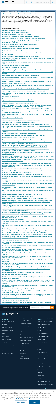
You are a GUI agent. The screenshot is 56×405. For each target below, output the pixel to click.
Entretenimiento (6, 339)
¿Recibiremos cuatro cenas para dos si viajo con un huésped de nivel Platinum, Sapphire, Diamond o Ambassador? (27, 216)
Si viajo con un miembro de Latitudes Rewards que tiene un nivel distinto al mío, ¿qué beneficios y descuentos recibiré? (27, 111)
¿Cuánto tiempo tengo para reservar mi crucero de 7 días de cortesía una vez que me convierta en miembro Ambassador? (26, 256)
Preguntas (22, 334)
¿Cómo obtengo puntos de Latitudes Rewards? (15, 32)
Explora (4, 7)
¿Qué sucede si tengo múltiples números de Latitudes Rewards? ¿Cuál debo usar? (25, 89)
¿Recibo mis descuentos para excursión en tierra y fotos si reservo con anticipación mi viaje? (27, 115)
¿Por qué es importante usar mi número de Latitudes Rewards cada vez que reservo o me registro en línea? (27, 86)
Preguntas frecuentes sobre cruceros (11, 11)
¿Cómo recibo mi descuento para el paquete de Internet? (18, 196)
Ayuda (39, 7)
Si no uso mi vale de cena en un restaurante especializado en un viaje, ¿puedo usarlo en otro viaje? (27, 180)
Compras (39, 330)
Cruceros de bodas (42, 352)
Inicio (3, 11)
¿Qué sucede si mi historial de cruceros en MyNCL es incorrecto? (20, 75)
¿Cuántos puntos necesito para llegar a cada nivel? (16, 34)
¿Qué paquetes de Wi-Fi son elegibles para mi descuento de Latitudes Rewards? (25, 198)
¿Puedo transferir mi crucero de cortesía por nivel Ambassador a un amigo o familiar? (26, 163)
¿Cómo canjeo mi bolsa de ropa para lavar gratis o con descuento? (21, 120)
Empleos (39, 372)
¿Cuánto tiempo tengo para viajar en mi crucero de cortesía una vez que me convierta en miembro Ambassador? (27, 165)
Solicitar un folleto (24, 326)
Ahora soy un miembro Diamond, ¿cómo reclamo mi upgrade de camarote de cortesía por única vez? (28, 222)
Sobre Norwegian (41, 358)
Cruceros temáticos (42, 342)
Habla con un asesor (25, 358)
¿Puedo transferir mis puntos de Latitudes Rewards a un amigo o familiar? (23, 135)
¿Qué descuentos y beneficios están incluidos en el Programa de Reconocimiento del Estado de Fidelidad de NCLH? (26, 277)
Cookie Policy (20, 399)
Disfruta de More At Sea (8, 321)
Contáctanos (23, 353)
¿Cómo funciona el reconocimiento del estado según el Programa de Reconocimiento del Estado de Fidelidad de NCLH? (27, 264)
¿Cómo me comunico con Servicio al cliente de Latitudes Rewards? (21, 48)
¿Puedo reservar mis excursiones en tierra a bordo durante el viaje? (21, 169)
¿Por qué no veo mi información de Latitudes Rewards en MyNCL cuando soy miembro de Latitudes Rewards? (27, 78)
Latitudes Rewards (7, 348)
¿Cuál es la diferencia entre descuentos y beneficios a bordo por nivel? (22, 194)
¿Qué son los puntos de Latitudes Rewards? (14, 30)
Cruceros (4, 324)
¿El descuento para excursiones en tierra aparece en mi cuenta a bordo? (22, 174)
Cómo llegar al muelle (25, 350)
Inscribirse (38, 2)
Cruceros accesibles (25, 329)
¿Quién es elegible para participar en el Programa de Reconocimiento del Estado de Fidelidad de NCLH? (26, 269)
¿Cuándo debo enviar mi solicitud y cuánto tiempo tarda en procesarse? (22, 289)
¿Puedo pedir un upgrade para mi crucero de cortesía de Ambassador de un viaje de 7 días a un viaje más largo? (28, 153)
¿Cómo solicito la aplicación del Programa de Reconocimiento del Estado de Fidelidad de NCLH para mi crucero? (27, 285)
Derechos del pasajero (25, 340)
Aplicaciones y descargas (26, 332)
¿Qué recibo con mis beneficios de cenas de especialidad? (18, 122)
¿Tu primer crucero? (25, 320)
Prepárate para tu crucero (26, 323)
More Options (21, 402)
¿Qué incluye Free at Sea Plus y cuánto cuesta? (15, 298)
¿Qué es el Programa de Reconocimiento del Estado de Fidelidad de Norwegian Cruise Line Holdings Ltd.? (28, 260)
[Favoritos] (31, 2)
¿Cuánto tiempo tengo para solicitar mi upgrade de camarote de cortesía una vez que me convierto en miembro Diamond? (27, 246)
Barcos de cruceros (7, 327)
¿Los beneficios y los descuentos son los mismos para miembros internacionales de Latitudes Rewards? (26, 53)
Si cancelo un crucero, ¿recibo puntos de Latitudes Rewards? (19, 44)
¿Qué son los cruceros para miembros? (13, 219)
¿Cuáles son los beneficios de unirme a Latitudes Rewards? (19, 133)
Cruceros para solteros (43, 336)
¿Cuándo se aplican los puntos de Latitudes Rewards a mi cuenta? (21, 36)
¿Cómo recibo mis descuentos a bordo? (13, 46)
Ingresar (46, 2)
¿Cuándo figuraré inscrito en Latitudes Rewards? (16, 65)
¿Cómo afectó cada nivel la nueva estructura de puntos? (18, 101)
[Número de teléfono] (52, 2)
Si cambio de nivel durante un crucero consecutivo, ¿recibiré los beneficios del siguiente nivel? (27, 62)
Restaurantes (5, 336)
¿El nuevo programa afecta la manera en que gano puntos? (19, 99)
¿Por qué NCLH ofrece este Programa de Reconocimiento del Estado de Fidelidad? (25, 267)
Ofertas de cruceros (12, 7)
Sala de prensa (41, 375)
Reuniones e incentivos (43, 345)
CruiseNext (5, 350)
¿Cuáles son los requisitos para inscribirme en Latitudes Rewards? (21, 56)
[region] (28, 397)
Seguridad (40, 364)
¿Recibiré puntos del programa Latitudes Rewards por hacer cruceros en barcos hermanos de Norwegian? (28, 93)
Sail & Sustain (40, 369)
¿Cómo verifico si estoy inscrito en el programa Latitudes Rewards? (21, 70)
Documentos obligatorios (26, 337)
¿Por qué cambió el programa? (10, 97)
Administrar (33, 7)
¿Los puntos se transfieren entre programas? (15, 274)
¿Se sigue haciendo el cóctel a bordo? (12, 118)
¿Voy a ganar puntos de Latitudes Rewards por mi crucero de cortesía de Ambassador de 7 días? (28, 191)
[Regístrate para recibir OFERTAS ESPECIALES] (52, 307)
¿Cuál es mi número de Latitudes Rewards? (14, 83)
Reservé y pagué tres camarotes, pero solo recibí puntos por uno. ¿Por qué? (23, 91)
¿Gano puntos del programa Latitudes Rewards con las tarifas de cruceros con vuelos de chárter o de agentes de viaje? (27, 41)
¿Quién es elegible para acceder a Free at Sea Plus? (16, 300)
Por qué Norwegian (24, 7)
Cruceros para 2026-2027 (43, 324)
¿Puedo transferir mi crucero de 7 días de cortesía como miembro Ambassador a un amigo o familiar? (28, 253)
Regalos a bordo (41, 327)
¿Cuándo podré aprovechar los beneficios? (14, 67)
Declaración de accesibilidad (44, 366)
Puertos (4, 333)
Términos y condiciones (26, 348)
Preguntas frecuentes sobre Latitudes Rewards (15, 240)
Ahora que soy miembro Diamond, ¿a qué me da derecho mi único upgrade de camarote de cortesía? (27, 242)
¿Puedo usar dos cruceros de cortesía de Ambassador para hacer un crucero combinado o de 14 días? (27, 187)
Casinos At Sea (41, 339)
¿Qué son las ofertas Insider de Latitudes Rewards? (16, 51)
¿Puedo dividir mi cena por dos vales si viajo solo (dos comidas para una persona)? (25, 124)
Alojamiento (5, 342)
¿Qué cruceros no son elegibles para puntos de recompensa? (19, 103)
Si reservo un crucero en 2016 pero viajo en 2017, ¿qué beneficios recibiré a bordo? (25, 109)
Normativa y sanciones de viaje (45, 384)
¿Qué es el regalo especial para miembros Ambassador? (18, 229)
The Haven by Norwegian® (9, 345)
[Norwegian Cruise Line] (8, 2)
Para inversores (41, 361)
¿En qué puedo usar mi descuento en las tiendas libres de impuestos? (22, 140)
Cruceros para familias (43, 333)
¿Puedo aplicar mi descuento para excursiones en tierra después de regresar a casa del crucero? (27, 177)
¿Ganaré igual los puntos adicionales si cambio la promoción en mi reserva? (24, 38)
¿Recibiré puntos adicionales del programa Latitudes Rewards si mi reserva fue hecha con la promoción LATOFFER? (28, 59)
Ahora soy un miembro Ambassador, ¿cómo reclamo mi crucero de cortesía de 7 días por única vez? (27, 127)
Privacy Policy (28, 399)
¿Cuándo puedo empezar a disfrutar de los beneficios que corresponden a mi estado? (26, 302)
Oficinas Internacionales (43, 381)
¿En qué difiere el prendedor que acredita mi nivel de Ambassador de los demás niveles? (27, 234)
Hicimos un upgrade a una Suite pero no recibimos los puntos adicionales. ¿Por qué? (26, 81)
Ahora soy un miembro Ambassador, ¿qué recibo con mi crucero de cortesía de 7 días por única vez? (27, 130)
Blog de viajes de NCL (7, 353)
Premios (39, 378)
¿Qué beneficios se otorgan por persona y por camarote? (18, 138)
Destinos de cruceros (7, 330)
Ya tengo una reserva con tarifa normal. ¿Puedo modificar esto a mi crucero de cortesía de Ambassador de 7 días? (28, 184)
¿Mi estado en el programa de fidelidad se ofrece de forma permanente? (22, 272)
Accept (34, 402)
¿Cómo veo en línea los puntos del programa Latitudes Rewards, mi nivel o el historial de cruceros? (27, 72)
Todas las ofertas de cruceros (44, 321)
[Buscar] (27, 2)
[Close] (53, 391)
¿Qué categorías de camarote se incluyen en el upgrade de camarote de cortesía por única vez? (28, 225)
